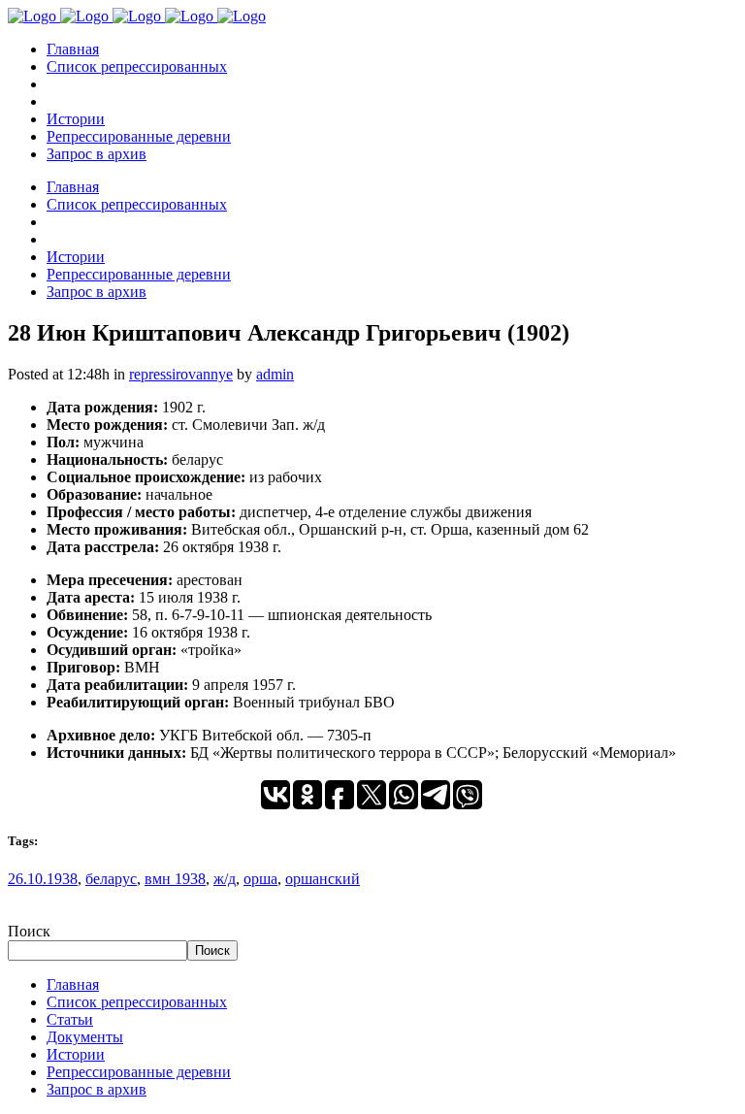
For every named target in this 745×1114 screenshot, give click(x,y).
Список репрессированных (137, 1002)
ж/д (224, 878)
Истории (76, 1054)
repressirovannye (181, 374)
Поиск (29, 931)
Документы (85, 1037)
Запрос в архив (96, 1089)
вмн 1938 (175, 878)
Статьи (70, 1019)
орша (260, 878)
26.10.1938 (43, 878)
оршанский (322, 878)
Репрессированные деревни (139, 1072)
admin (275, 374)
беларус (111, 878)
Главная (73, 984)
